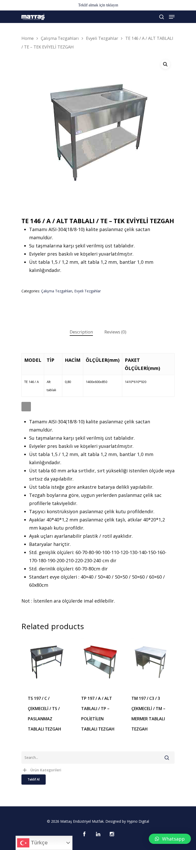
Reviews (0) (115, 332)
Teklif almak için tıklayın (98, 5)
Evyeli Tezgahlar (102, 38)
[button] (170, 839)
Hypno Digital (138, 821)
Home (27, 38)
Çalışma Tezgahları (60, 38)
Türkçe (38, 843)
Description (81, 332)
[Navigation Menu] (172, 16)
